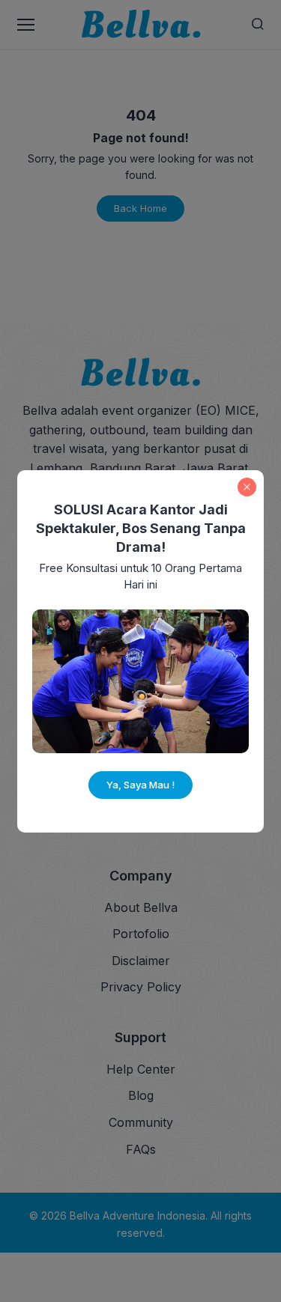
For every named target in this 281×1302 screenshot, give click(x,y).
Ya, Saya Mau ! (140, 785)
